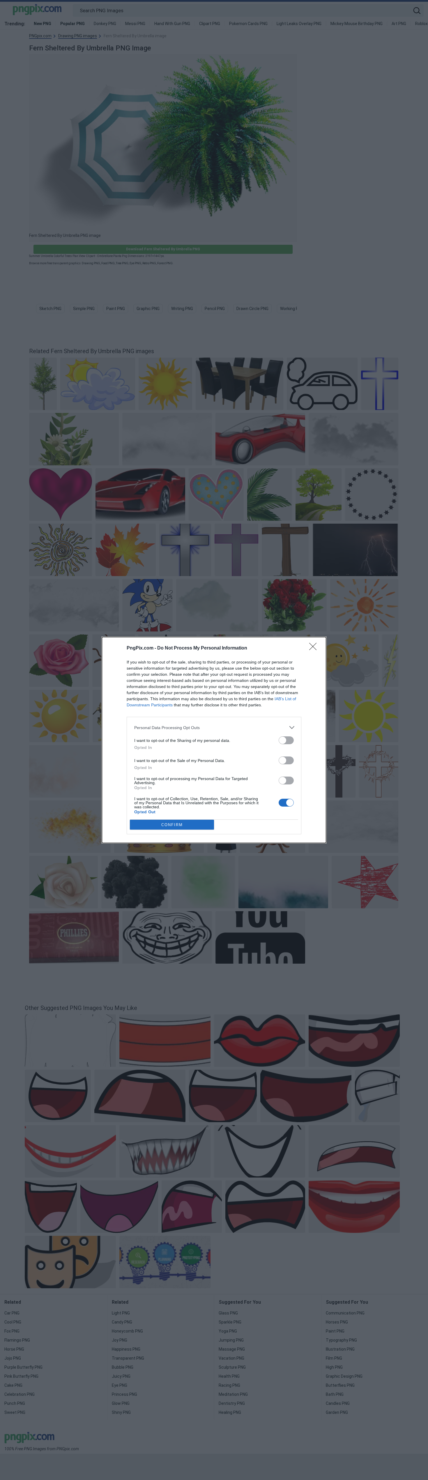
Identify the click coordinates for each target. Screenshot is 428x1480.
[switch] (286, 740)
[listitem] (214, 727)
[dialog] (214, 740)
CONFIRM (172, 825)
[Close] (314, 648)
